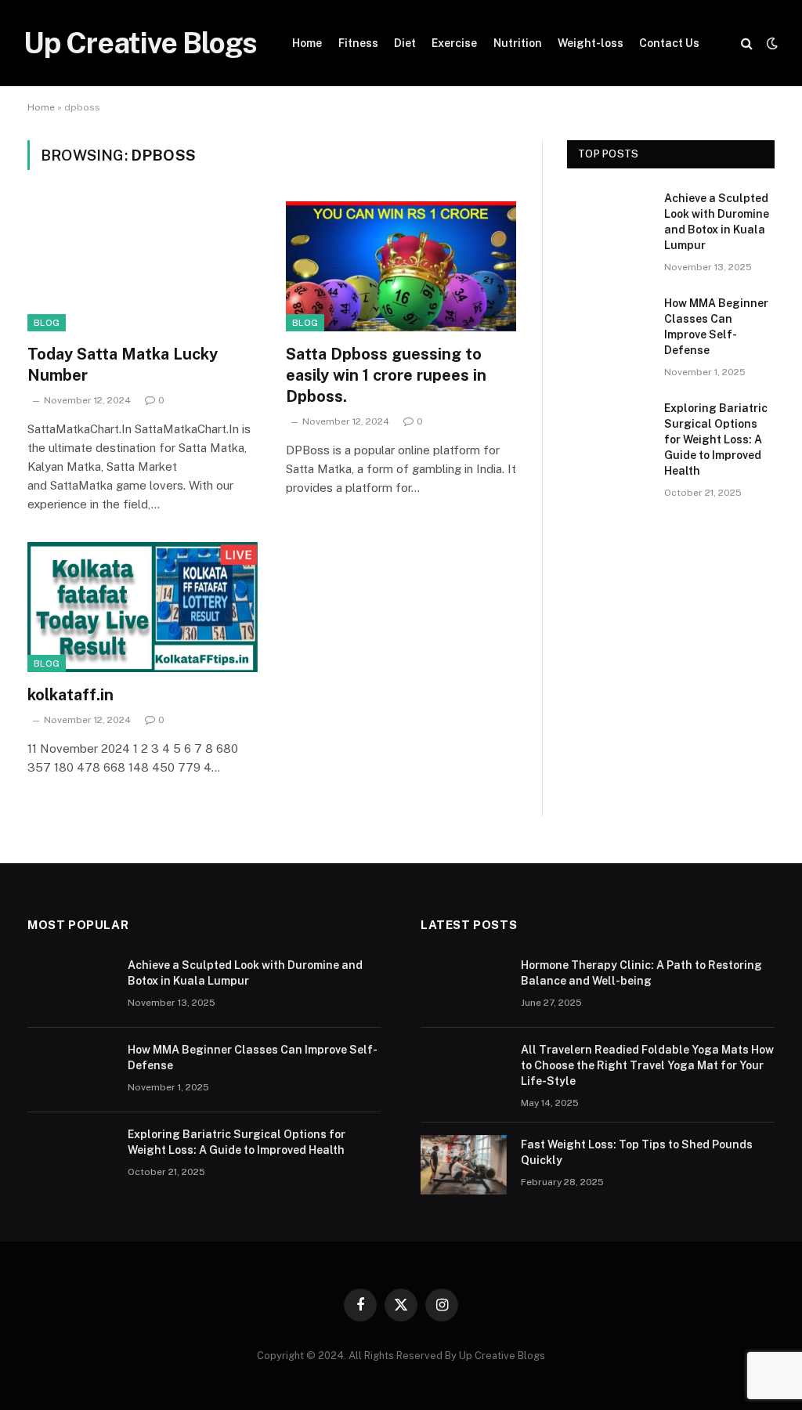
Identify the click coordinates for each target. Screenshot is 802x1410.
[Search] (747, 43)
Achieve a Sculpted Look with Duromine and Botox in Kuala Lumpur (716, 221)
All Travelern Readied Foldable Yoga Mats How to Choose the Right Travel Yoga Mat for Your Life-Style (647, 1065)
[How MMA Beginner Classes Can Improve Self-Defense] (608, 322)
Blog (47, 322)
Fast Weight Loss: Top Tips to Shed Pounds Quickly (637, 1152)
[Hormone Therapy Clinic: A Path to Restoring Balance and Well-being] (464, 985)
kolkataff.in (70, 694)
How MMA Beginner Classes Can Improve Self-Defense (716, 326)
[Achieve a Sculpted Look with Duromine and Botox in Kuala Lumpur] (608, 217)
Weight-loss (590, 43)
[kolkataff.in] (142, 606)
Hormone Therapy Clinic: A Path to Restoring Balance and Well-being (641, 973)
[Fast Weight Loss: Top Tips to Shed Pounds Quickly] (464, 1165)
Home (307, 43)
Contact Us (669, 43)
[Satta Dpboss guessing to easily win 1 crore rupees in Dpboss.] (401, 266)
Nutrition (517, 43)
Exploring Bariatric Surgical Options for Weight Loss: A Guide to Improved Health (716, 439)
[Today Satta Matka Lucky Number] (142, 266)
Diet (405, 43)
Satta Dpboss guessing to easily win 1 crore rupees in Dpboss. (386, 375)
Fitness (358, 43)
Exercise (454, 43)
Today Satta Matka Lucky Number (122, 365)
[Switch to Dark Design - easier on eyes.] (771, 43)
